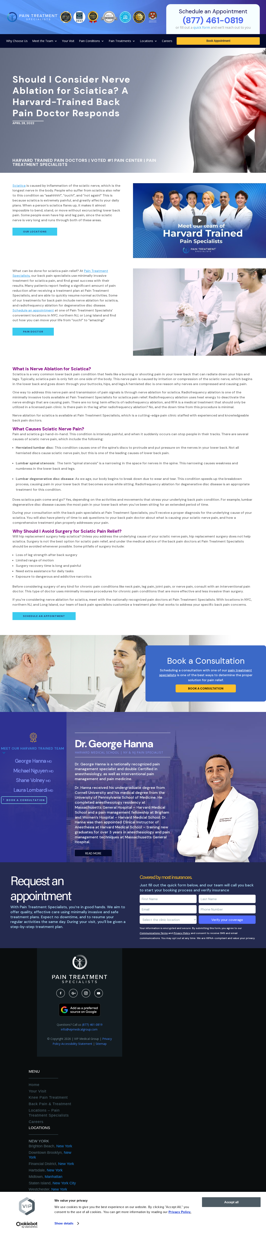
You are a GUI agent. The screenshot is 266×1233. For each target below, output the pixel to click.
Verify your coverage (227, 920)
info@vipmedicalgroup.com (79, 1029)
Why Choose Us (17, 41)
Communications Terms (154, 933)
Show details (63, 1223)
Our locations (35, 231)
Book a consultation (205, 688)
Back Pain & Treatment (50, 1104)
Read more (93, 853)
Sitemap (101, 1044)
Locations (146, 41)
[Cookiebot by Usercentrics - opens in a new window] (27, 1225)
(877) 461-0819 (92, 1025)
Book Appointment (218, 41)
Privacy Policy (182, 933)
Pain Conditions (89, 41)
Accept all (231, 1202)
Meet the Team (42, 41)
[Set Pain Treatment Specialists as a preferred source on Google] (79, 1015)
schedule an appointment (44, 616)
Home (34, 1085)
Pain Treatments (120, 41)
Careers (167, 41)
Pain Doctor (33, 331)
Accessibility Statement (76, 1044)
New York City (52, 1183)
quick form (201, 27)
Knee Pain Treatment (48, 1097)
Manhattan (45, 1177)
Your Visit (68, 41)
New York (39, 1141)
